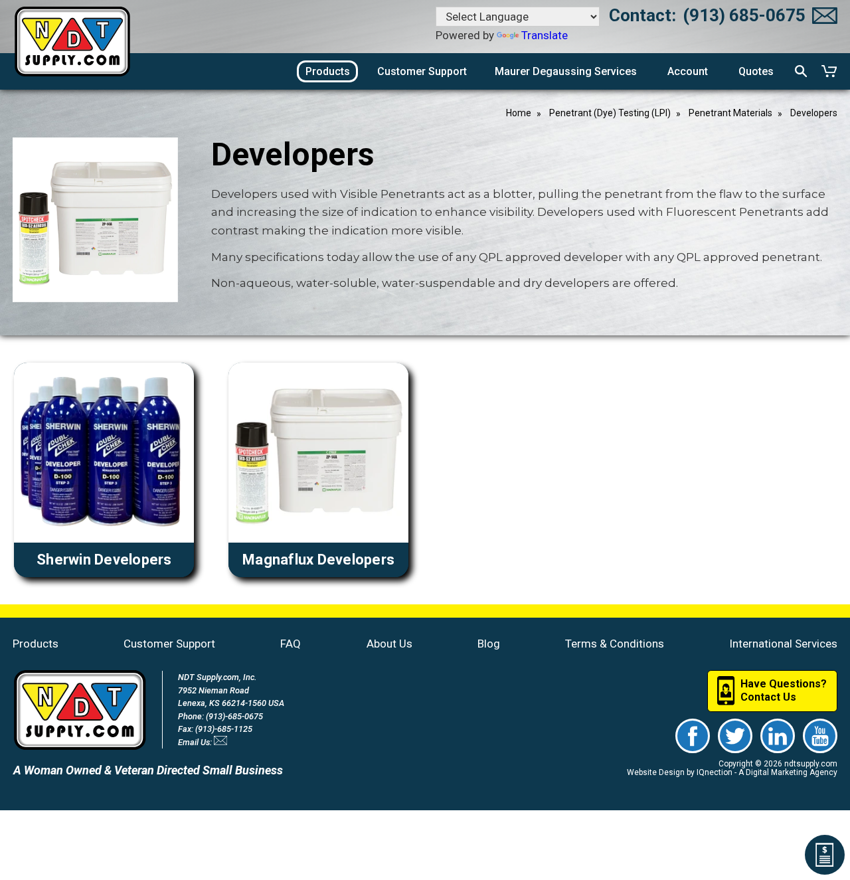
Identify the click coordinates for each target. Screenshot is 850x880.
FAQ (290, 643)
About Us (389, 643)
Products (35, 643)
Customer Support (169, 643)
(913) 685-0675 (744, 15)
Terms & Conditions (614, 643)
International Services (783, 643)
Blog (488, 643)
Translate (544, 35)
